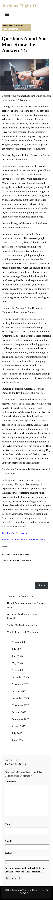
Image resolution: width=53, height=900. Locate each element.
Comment (10, 781)
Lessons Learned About (18, 560)
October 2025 (19, 691)
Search (8, 580)
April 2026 (17, 670)
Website (9, 853)
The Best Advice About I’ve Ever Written (24, 539)
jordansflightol (10, 29)
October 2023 (19, 712)
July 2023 (17, 733)
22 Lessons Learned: (15, 554)
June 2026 (17, 656)
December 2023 (20, 698)
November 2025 (20, 684)
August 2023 (18, 726)
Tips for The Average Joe (15, 533)
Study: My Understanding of (22, 624)
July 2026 (17, 649)
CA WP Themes (26, 893)
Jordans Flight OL (20, 5)
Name (9, 824)
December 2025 (20, 677)
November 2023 (20, 705)
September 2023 (20, 719)
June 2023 (17, 740)
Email (9, 841)
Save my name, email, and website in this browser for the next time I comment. (25, 870)
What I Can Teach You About (23, 632)
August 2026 (18, 641)
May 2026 (17, 663)
